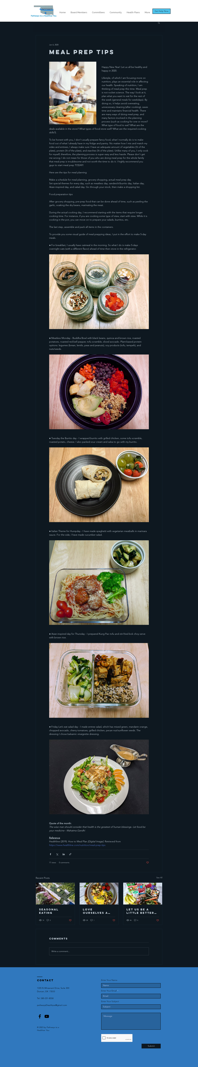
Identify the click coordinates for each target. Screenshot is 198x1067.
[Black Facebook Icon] (39, 1016)
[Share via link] (70, 854)
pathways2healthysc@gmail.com (52, 1005)
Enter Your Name (109, 980)
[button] (159, 23)
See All (159, 877)
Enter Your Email (109, 991)
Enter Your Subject (110, 1001)
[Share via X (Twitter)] (57, 854)
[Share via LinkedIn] (63, 854)
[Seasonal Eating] (55, 893)
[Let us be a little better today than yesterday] (142, 893)
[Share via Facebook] (50, 854)
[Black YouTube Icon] (46, 1016)
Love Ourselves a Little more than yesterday (99, 911)
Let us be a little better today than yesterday (140, 911)
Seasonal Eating (49, 911)
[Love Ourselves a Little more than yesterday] (99, 893)
